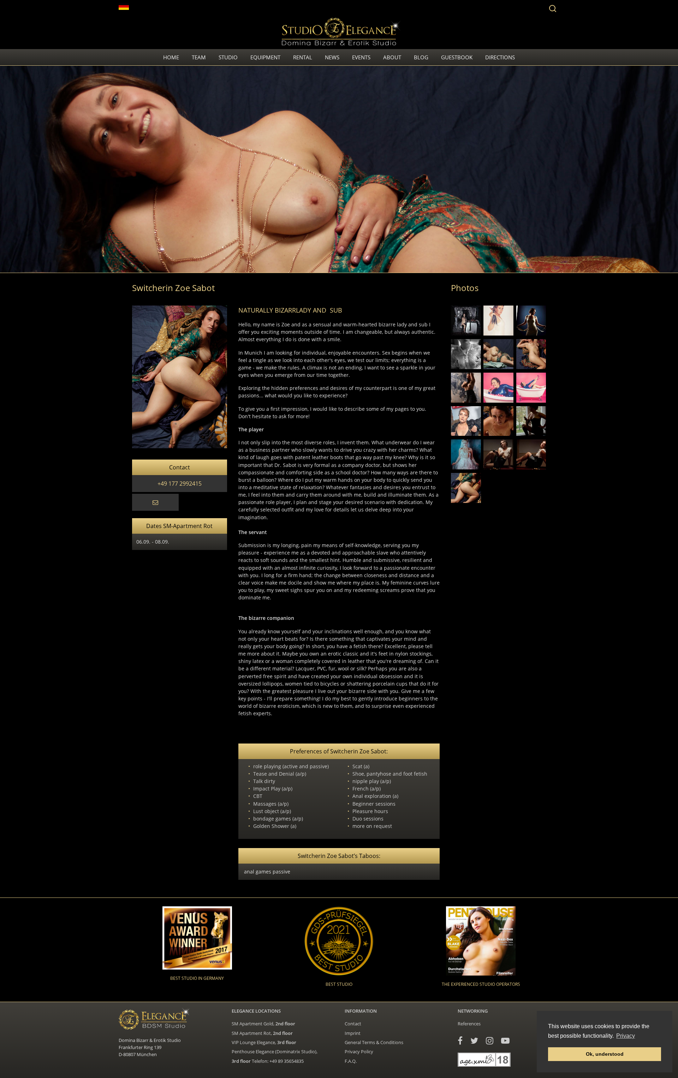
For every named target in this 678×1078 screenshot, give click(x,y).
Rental (302, 57)
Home (171, 57)
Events (361, 57)
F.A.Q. (351, 1061)
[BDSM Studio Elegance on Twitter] (474, 1040)
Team (199, 57)
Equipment (265, 57)
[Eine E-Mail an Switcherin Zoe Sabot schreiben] (155, 502)
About (392, 57)
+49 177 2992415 (179, 483)
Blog (421, 57)
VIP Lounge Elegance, (264, 1042)
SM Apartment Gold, (263, 1023)
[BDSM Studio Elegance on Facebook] (460, 1040)
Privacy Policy (359, 1051)
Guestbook (456, 57)
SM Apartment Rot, (262, 1033)
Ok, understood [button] (605, 1054)
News (332, 57)
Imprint (353, 1033)
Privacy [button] (625, 1036)
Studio (228, 57)
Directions (500, 57)
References (469, 1023)
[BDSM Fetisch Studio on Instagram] (489, 1040)
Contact (353, 1023)
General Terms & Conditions (374, 1042)
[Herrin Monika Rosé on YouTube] (505, 1040)
